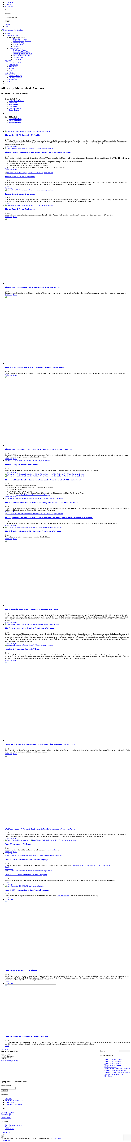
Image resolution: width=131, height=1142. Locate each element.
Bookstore (8, 1099)
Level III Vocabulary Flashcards (18, 844)
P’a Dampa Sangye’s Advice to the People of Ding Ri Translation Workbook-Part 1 (40, 829)
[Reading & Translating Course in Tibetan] (67, 645)
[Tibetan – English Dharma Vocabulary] (67, 461)
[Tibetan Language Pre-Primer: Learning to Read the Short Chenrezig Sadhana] (67, 411)
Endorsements (9, 1129)
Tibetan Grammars (110, 1067)
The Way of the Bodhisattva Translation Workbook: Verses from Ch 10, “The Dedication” (43, 480)
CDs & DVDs (9, 1102)
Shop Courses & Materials (13, 1125)
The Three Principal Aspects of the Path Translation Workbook (31, 609)
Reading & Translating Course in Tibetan (22, 649)
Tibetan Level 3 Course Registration (20, 177)
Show (15, 119)
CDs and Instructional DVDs (113, 1074)
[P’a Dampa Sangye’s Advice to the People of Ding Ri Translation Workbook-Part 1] (67, 790)
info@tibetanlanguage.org (9, 1060)
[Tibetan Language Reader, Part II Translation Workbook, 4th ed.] (67, 251)
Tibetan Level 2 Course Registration (20, 194)
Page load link (5, 1140)
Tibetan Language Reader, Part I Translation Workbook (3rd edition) (34, 367)
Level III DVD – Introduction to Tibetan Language (26, 859)
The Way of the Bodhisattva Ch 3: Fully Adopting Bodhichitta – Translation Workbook (42, 502)
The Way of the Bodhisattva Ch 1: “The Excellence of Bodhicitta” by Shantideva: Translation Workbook (49, 518)
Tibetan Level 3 (6, 1118)
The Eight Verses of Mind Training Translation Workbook (29, 628)
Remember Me (12, 17)
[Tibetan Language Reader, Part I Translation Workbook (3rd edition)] (67, 330)
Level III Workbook (51, 850)
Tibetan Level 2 (6, 1116)
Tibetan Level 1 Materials (112, 1061)
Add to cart (8, 146)
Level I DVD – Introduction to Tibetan (21, 970)
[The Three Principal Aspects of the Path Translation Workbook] (67, 573)
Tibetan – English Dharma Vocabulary (21, 465)
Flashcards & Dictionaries (13, 1104)
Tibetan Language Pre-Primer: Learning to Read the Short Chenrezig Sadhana (38, 449)
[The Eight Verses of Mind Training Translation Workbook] (67, 624)
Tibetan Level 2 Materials (112, 1063)
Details (15, 146)
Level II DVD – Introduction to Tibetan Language (26, 875)
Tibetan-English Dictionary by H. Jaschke (22, 135)
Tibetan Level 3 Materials (112, 1065)
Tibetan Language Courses (113, 1059)
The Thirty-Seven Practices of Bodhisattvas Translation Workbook (33, 531)
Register (7, 25)
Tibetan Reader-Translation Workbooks (117, 1069)
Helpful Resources (15, 48)
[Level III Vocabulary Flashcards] (67, 840)
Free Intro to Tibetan (7, 1112)
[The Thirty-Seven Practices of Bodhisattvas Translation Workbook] (67, 527)
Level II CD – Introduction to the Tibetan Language (27, 890)
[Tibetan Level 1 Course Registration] (67, 205)
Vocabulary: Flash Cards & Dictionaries (117, 1072)
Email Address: (6, 1086)
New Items (108, 1076)
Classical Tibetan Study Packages (115, 1070)
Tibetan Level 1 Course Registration (20, 209)
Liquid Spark (57, 1138)
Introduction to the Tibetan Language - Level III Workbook (91, 865)
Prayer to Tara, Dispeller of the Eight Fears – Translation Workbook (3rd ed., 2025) (40, 744)
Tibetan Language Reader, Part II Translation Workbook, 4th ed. (32, 287)
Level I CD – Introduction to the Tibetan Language (26, 1036)
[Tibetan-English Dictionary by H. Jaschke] (67, 131)
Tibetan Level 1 (6, 1114)
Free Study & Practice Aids (14, 1100)
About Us (8, 1127)
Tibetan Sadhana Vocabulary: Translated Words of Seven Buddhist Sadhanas (38, 152)
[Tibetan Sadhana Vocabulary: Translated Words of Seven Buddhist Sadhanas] (67, 148)
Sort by (16, 101)
